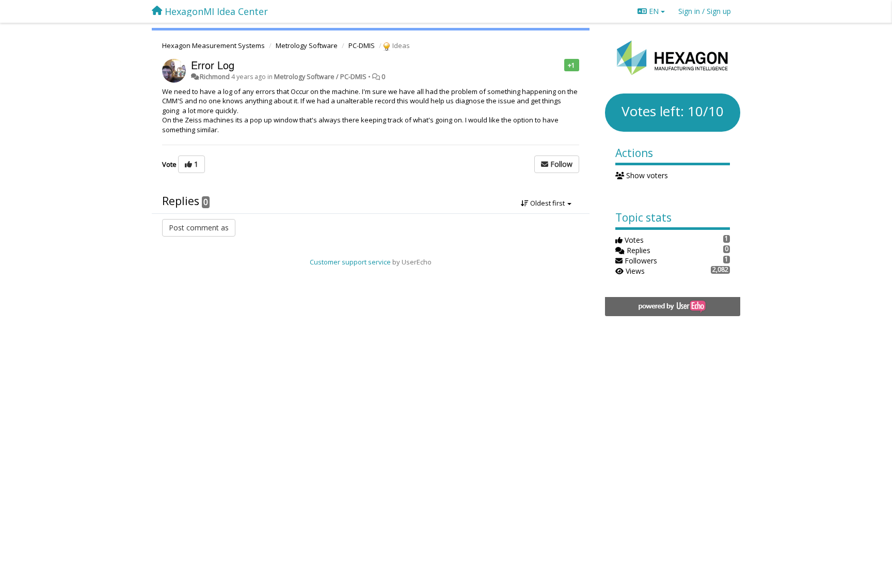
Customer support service (350, 262)
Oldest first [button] (547, 203)
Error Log (212, 64)
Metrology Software (307, 45)
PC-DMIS (361, 45)
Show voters (646, 175)
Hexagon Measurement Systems (213, 45)
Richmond (215, 76)
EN (654, 11)
